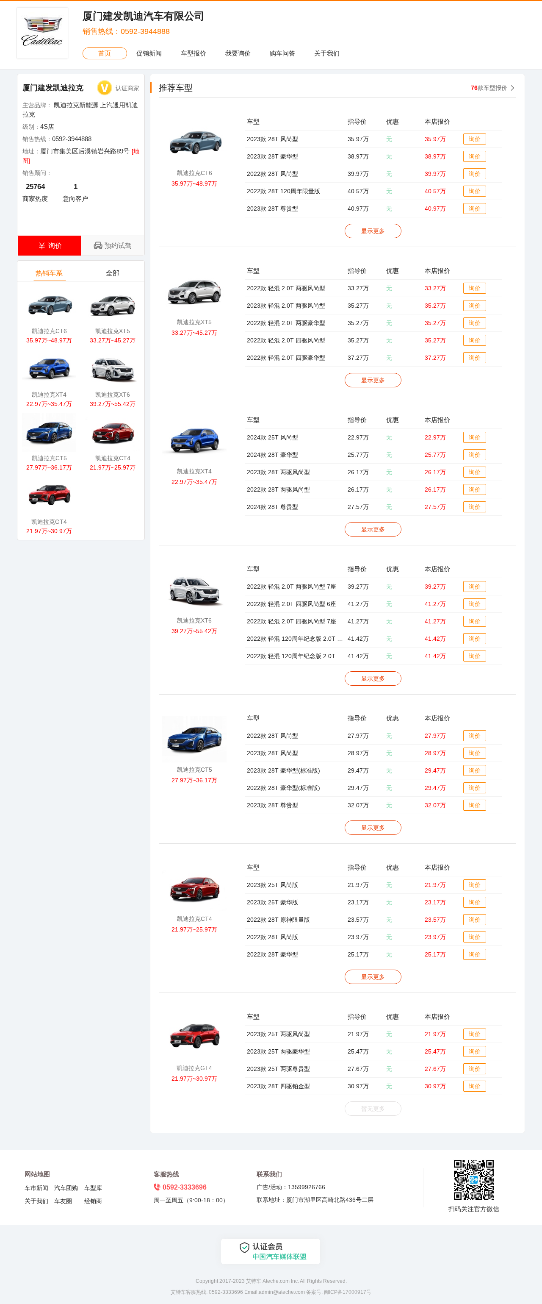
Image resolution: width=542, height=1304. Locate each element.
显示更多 (373, 231)
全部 (112, 273)
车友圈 (63, 1201)
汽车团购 (66, 1187)
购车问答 (282, 53)
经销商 (93, 1201)
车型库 (93, 1187)
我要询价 (238, 53)
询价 (475, 139)
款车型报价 (489, 87)
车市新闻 (36, 1187)
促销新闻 (149, 53)
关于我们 (327, 53)
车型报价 (193, 53)
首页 (104, 53)
